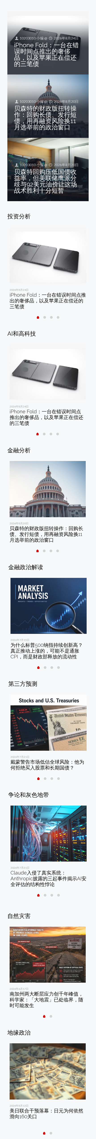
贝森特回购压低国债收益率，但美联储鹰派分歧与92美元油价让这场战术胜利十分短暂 (45, 181)
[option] (48, 270)
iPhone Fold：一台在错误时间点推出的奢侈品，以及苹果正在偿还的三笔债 (46, 54)
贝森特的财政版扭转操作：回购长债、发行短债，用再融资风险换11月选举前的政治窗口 (45, 118)
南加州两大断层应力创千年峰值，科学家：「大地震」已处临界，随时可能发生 (46, 999)
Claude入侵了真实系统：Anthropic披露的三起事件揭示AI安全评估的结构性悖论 (48, 878)
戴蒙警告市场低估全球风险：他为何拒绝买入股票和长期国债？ (47, 765)
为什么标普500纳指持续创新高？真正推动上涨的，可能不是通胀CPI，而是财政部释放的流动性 (46, 650)
